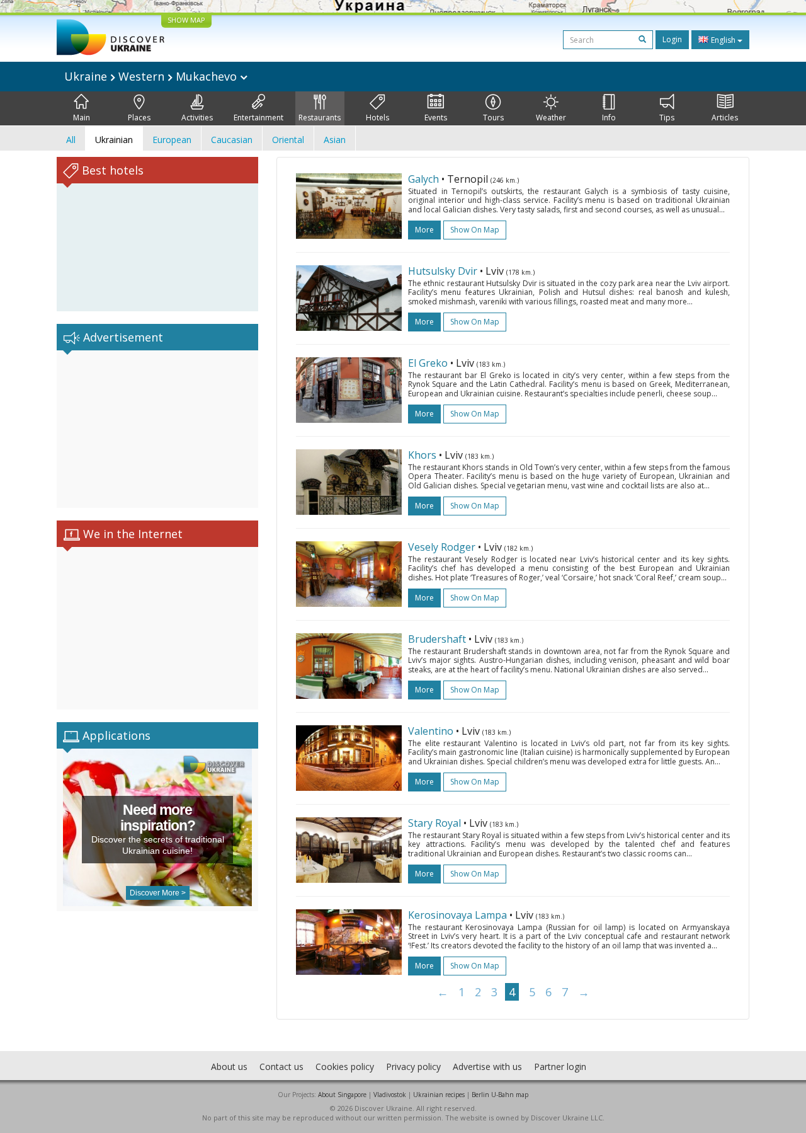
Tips (666, 117)
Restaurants (319, 117)
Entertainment (258, 117)
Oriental (288, 140)
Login (672, 39)
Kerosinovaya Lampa (457, 915)
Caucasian (232, 140)
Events (435, 117)
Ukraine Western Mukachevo (152, 76)
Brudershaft (437, 639)
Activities (197, 117)
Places (139, 117)
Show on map (474, 229)
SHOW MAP (186, 20)
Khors (422, 455)
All (71, 140)
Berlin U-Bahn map (500, 1094)
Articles (725, 117)
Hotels (377, 117)
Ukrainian (114, 140)
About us (229, 1067)
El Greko (428, 363)
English (723, 40)
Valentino (430, 731)
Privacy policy (413, 1067)
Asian (335, 140)
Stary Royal (434, 823)
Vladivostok (389, 1094)
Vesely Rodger (441, 547)
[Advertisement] (157, 429)
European (171, 140)
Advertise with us (487, 1067)
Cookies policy (344, 1067)
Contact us (281, 1067)
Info (609, 117)
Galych (423, 179)
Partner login (560, 1067)
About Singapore (342, 1094)
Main (81, 117)
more (424, 229)
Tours (493, 117)
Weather (551, 117)
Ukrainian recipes (439, 1094)
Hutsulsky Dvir (444, 271)
